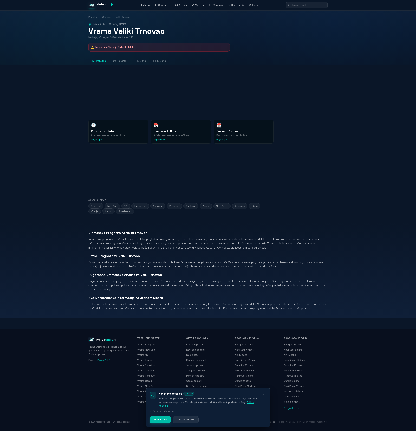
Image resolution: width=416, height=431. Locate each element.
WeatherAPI (102, 360)
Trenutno (101, 60)
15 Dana (161, 60)
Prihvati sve (160, 419)
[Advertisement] (185, 92)
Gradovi (162, 5)
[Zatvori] (263, 394)
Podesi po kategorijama (164, 411)
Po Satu (121, 60)
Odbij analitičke (186, 419)
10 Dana (141, 60)
